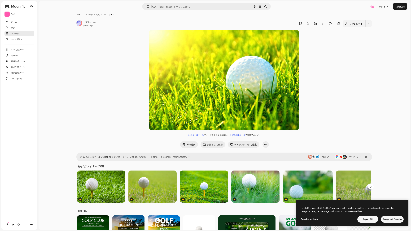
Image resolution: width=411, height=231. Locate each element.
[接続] (7, 224)
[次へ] (371, 187)
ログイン (383, 6)
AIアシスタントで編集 (245, 144)
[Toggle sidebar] (31, 6)
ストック (89, 14)
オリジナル (171, 36)
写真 (98, 14)
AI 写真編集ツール (237, 134)
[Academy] (12, 224)
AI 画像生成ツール (196, 134)
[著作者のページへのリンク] (79, 23)
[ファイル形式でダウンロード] (368, 23)
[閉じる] (366, 157)
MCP (324, 156)
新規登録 (400, 6)
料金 (372, 6)
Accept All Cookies (392, 219)
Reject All (368, 219)
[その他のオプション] (322, 23)
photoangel (88, 25)
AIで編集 (190, 144)
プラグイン (354, 156)
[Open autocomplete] (146, 6)
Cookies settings (309, 219)
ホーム (79, 14)
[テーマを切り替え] (18, 224)
